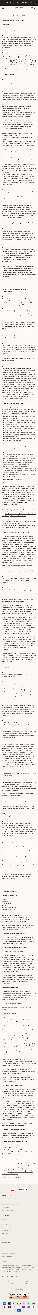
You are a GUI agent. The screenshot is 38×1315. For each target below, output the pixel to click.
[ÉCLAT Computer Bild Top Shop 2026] (19, 1296)
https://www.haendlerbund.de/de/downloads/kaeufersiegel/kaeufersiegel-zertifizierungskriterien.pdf (16, 997)
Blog (3, 1245)
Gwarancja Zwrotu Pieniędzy (10, 1199)
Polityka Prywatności (8, 1222)
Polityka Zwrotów (7, 1227)
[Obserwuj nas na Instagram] (7, 1277)
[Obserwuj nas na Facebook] (3, 1277)
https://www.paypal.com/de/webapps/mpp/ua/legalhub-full (19, 565)
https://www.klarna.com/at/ (20, 527)
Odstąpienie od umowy (8, 1210)
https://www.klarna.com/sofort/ (14, 398)
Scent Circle (5, 1250)
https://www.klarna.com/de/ (18, 516)
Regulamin (5, 1219)
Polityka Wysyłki (6, 1230)
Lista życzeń (5, 1207)
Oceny (3, 1248)
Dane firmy (5, 1233)
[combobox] (19, 1189)
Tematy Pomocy (6, 1225)
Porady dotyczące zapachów (10, 1204)
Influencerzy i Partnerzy (8, 1253)
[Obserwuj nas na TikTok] (16, 1277)
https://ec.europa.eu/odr (20, 921)
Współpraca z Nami (7, 1256)
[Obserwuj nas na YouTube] (12, 1277)
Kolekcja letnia (6, 1242)
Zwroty (4, 1202)
